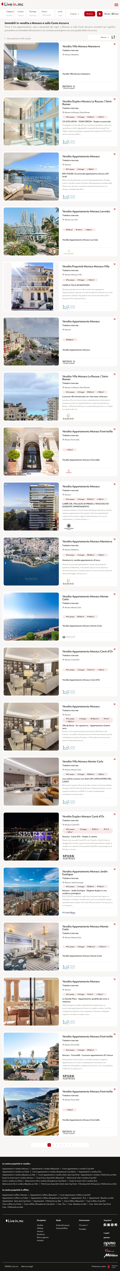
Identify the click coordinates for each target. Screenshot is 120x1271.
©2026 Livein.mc (11, 1266)
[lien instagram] (109, 1225)
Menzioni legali (27, 1266)
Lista (108, 13)
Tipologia (32, 11)
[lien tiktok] (116, 1225)
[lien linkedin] (113, 1225)
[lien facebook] (105, 1225)
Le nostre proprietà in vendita (16, 1163)
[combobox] (10, 15)
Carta (116, 13)
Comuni (21, 11)
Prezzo (44, 11)
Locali (60, 11)
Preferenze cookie (99, 1266)
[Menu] (116, 4)
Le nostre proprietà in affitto (15, 1189)
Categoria (10, 11)
